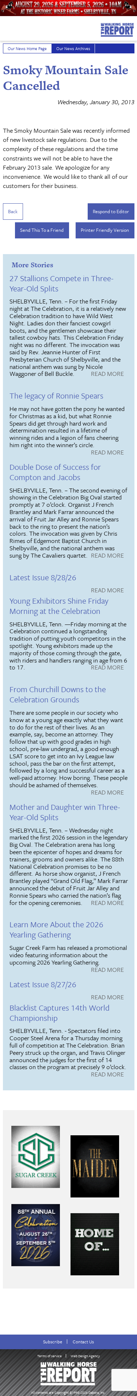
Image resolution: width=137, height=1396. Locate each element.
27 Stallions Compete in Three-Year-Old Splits (61, 283)
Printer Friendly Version (105, 230)
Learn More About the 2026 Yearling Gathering (56, 929)
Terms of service (49, 1356)
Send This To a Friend (42, 230)
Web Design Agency (85, 1356)
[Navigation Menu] (4, 28)
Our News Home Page (27, 48)
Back (13, 211)
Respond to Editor (111, 211)
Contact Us (83, 1341)
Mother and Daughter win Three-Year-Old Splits (64, 812)
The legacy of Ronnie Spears (56, 395)
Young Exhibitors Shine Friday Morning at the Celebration (59, 605)
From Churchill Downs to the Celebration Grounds (57, 694)
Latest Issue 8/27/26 (42, 984)
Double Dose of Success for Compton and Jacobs (55, 472)
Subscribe (52, 1341)
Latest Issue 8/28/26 (42, 577)
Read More (107, 374)
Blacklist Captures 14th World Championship (59, 1012)
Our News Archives (73, 48)
